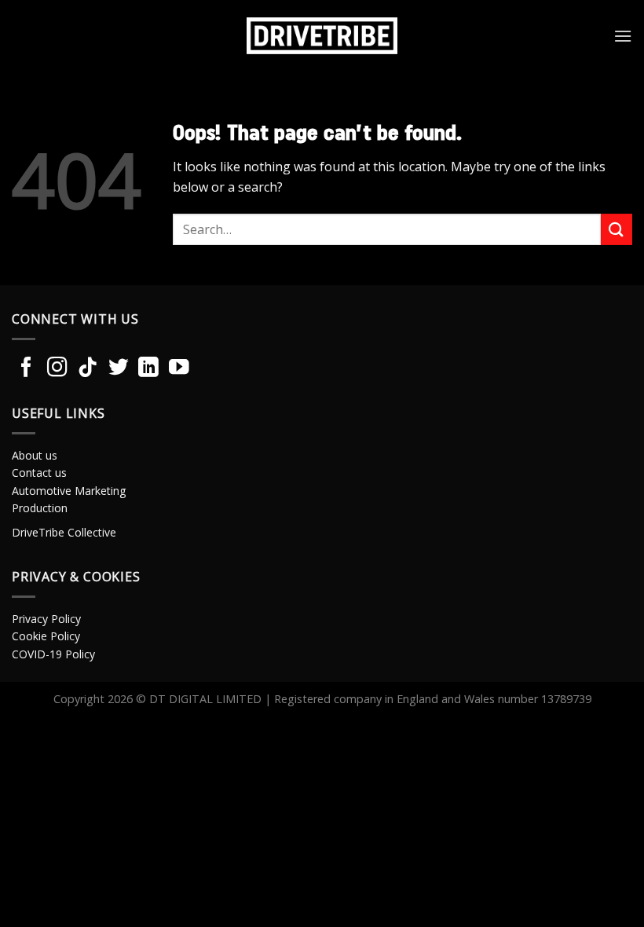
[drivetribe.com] (322, 35)
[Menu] (622, 35)
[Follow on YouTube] (179, 368)
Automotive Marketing (69, 490)
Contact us (39, 472)
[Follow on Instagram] (57, 368)
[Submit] (616, 229)
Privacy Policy (46, 618)
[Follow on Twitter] (118, 368)
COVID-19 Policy (53, 654)
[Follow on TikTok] (88, 368)
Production (40, 507)
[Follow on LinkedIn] (148, 368)
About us (34, 455)
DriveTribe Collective (64, 532)
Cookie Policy (46, 635)
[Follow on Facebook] (26, 368)
